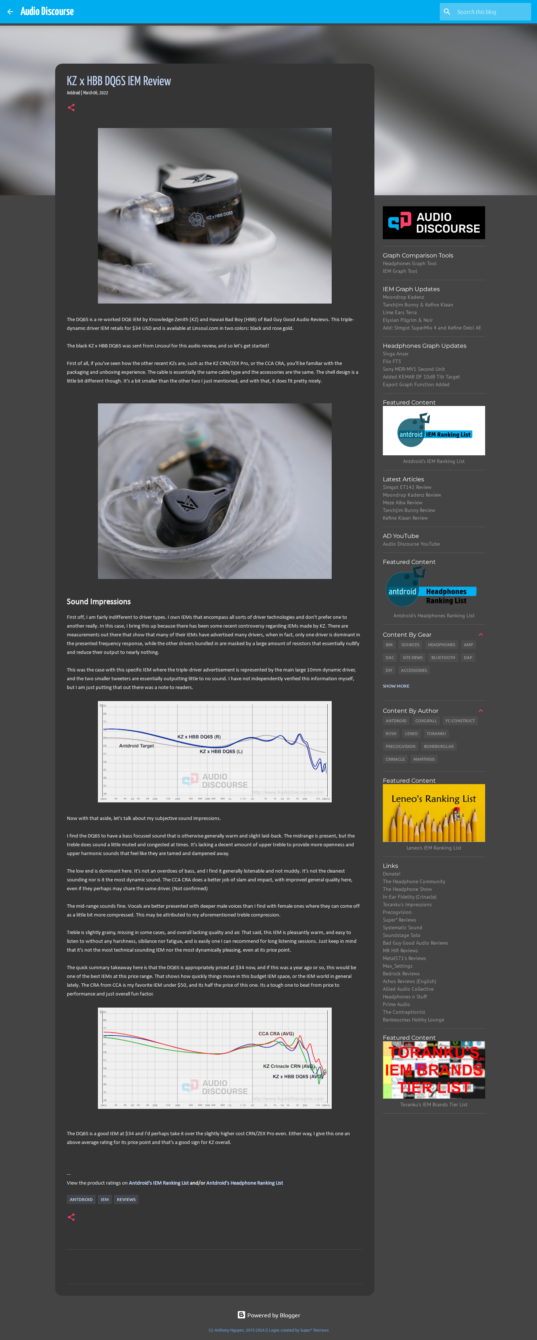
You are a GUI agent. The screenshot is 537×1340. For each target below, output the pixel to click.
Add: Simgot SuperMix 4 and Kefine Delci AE (432, 327)
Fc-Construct (460, 721)
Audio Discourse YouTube (411, 544)
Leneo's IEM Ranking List (434, 847)
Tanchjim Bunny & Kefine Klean (418, 304)
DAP (468, 657)
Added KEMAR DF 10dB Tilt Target (421, 376)
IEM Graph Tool (400, 271)
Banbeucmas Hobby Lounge (413, 1019)
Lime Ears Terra (400, 312)
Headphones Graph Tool (410, 263)
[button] (71, 108)
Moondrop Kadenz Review (412, 495)
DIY (389, 670)
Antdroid (81, 1199)
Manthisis (424, 759)
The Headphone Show (407, 889)
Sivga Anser (396, 353)
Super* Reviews (399, 919)
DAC (390, 657)
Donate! (391, 873)
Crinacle (395, 759)
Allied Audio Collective (408, 989)
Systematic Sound (402, 927)
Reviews (126, 1199)
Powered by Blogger (273, 1314)
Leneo (411, 733)
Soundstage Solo (401, 935)
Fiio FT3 (392, 361)
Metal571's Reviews (404, 958)
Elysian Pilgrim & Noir (408, 320)
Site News (413, 657)
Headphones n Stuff (405, 996)
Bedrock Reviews (401, 973)
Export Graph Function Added (416, 384)
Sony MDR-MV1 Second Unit (414, 369)
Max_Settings (397, 966)
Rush (391, 733)
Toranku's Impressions (407, 904)
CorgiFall (426, 721)
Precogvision (400, 746)
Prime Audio (396, 1004)
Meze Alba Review (402, 502)
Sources (410, 644)
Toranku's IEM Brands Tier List (434, 1104)
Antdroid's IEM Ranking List (159, 1183)
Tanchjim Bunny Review (409, 510)
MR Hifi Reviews (400, 950)
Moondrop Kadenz (403, 297)
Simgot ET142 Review (407, 487)
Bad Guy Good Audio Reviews (415, 943)
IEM (105, 1199)
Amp (468, 644)
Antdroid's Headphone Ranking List (244, 1183)
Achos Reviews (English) (409, 981)
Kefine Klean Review (405, 518)
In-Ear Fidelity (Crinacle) (410, 896)
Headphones (441, 644)
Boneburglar (439, 746)
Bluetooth (443, 657)
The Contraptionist (404, 1012)
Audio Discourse (47, 11)
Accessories (414, 670)
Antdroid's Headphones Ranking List (434, 615)
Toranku (436, 733)
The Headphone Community (414, 881)
